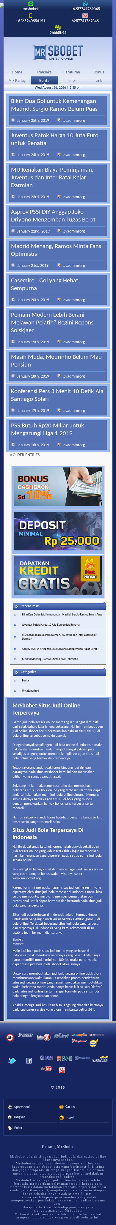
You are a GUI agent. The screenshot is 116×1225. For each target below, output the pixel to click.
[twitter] (12, 1065)
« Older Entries (25, 455)
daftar (96, 987)
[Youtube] (46, 1071)
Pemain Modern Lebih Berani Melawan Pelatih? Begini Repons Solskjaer (52, 323)
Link (98, 80)
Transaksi (44, 72)
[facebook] (29, 1065)
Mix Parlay (17, 80)
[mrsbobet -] (58, 53)
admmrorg (76, 121)
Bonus (98, 72)
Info (71, 80)
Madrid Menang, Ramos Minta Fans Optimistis (50, 659)
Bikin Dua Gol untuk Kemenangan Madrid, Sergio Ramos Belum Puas (62, 614)
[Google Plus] (62, 1075)
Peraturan (71, 72)
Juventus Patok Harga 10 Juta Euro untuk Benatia (51, 625)
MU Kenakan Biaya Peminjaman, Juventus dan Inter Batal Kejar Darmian (52, 178)
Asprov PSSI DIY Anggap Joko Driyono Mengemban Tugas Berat (59, 649)
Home (17, 72)
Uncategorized (30, 690)
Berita (44, 80)
